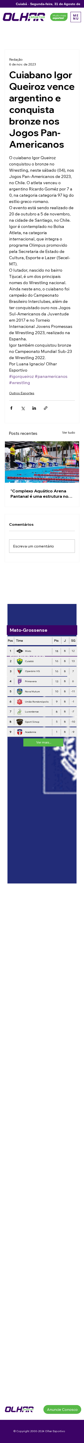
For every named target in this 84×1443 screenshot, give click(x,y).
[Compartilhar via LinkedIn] (34, 408)
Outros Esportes (21, 393)
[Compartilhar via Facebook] (11, 408)
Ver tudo (68, 432)
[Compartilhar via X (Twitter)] (23, 408)
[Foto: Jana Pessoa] (42, 462)
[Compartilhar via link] (45, 408)
